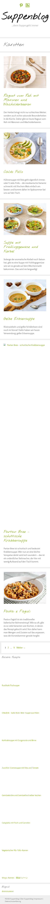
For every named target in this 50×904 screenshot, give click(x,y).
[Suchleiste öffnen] (46, 33)
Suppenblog (25, 16)
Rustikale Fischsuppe (10, 843)
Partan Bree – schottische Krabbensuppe (16, 536)
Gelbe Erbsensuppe (19, 318)
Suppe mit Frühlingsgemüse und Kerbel (21, 247)
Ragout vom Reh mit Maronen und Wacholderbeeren (21, 100)
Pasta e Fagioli (17, 611)
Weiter (20, 648)
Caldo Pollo (13, 171)
